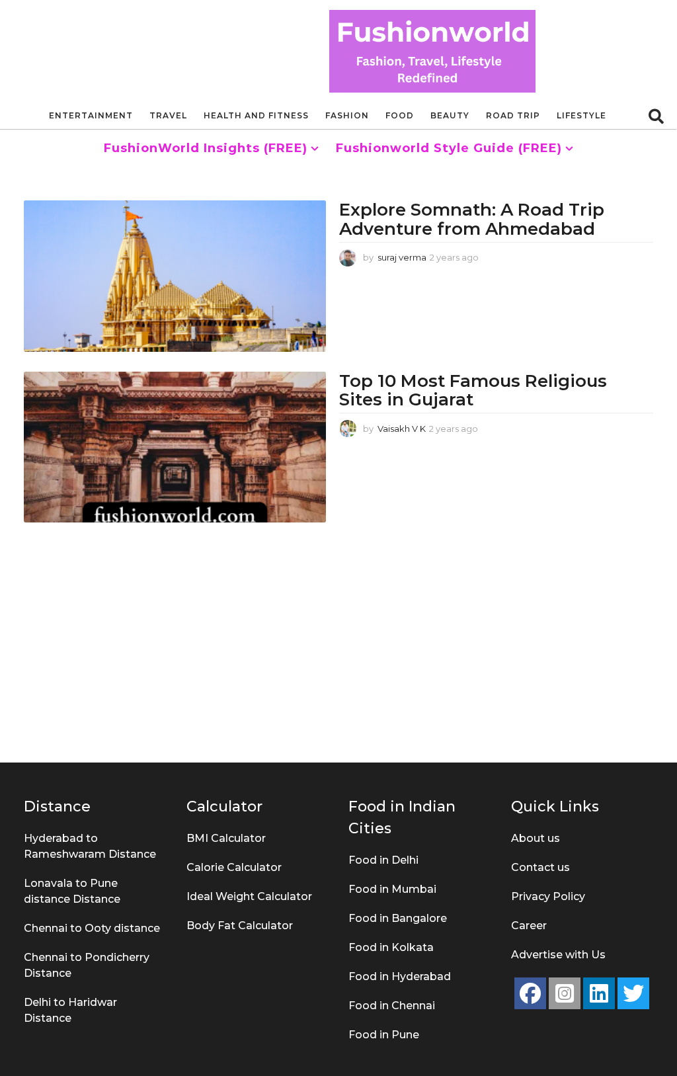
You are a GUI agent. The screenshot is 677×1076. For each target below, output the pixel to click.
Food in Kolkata (391, 947)
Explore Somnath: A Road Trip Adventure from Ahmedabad (471, 219)
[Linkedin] (599, 993)
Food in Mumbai (392, 889)
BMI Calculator (226, 838)
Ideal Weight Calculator (249, 896)
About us (535, 838)
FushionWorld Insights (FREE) (205, 148)
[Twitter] (633, 993)
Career (529, 925)
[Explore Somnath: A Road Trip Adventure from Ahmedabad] (175, 275)
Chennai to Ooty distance (92, 928)
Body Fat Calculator (239, 925)
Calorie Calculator (234, 867)
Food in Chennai (391, 1005)
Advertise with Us (558, 954)
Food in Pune (383, 1034)
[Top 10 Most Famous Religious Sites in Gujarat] (175, 447)
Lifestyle (581, 115)
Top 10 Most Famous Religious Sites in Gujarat (473, 390)
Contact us (540, 867)
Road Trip (513, 115)
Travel (168, 115)
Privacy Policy (548, 896)
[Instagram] (564, 993)
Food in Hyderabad (399, 976)
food (399, 115)
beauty (449, 115)
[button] (656, 116)
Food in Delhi (383, 860)
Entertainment (91, 115)
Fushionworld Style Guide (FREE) (449, 148)
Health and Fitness (256, 115)
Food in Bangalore (397, 918)
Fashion (347, 115)
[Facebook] (530, 993)
